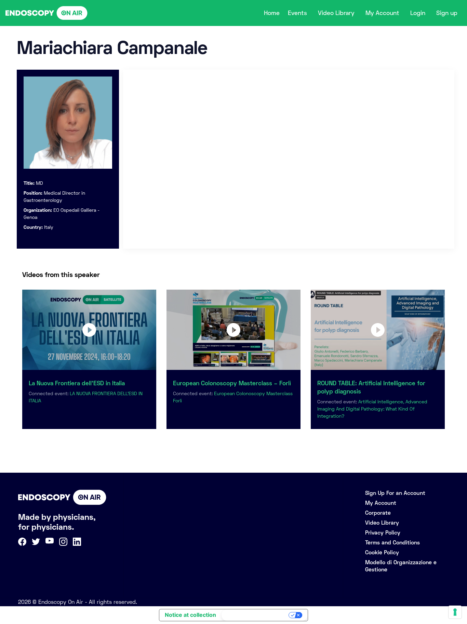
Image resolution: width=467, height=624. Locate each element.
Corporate (378, 513)
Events (297, 13)
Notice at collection (190, 614)
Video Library (336, 13)
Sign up (446, 13)
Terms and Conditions (392, 542)
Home (272, 13)
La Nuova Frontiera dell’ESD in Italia (77, 383)
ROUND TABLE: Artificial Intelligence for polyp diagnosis (371, 387)
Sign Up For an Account (395, 493)
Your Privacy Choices (255, 615)
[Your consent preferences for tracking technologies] (455, 612)
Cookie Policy (382, 552)
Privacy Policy (382, 533)
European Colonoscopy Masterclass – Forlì (232, 383)
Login (417, 13)
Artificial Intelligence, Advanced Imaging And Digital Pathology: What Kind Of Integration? (372, 409)
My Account (382, 13)
